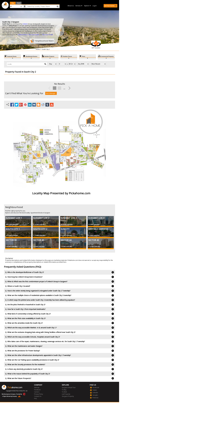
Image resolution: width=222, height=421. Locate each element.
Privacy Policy (38, 394)
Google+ (95, 395)
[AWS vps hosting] (18, 397)
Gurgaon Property (68, 396)
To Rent (64, 392)
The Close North (33, 35)
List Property (66, 394)
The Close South (47, 35)
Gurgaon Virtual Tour (69, 387)
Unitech (25, 24)
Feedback (37, 390)
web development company (9, 394)
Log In (95, 6)
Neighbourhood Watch (44, 41)
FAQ (35, 398)
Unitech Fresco (23, 35)
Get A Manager (51, 93)
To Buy (64, 390)
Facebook (95, 387)
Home (38, 49)
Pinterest (95, 398)
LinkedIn (95, 393)
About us (71, 6)
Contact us (37, 396)
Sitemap (36, 387)
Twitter (94, 390)
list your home (109, 6)
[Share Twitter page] (16, 105)
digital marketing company (10, 396)
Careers (36, 392)
